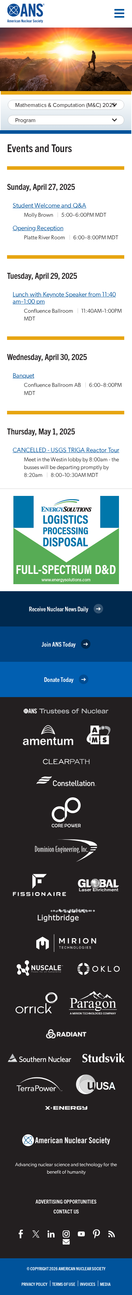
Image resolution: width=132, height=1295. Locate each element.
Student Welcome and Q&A (49, 205)
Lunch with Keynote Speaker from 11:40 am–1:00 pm (64, 297)
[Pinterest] (96, 1233)
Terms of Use (63, 1284)
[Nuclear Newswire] (111, 1233)
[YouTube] (81, 1233)
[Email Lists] (66, 1241)
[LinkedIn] (51, 1233)
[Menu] (119, 13)
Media (105, 1284)
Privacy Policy (34, 1284)
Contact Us (66, 1211)
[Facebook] (20, 1233)
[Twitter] (35, 1233)
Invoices (87, 1284)
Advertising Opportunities (66, 1201)
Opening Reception (38, 227)
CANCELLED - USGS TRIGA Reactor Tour (66, 449)
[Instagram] (66, 1233)
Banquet (23, 375)
